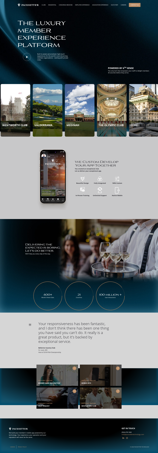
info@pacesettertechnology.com (133, 434)
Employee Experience (82, 5)
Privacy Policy (22, 447)
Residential (52, 5)
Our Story (114, 5)
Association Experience (100, 5)
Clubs (44, 5)
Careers (123, 5)
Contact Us (135, 5)
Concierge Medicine (65, 5)
